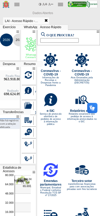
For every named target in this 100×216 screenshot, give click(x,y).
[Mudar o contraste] (40, 4)
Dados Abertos (43, 13)
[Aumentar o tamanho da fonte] (45, 4)
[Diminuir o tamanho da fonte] (50, 4)
